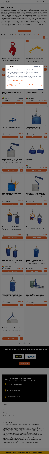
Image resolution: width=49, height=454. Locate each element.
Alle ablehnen (36, 66)
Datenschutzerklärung (18, 80)
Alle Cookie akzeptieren (34, 84)
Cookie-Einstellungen (12, 85)
